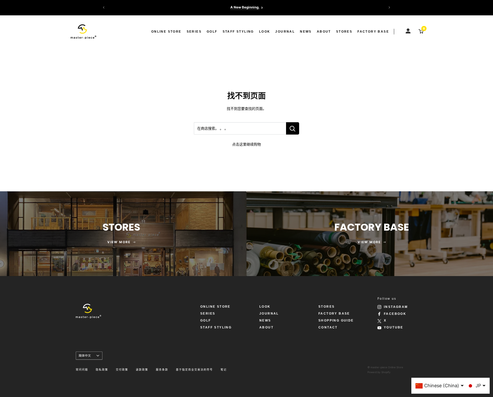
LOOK (264, 31)
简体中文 (85, 355)
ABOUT (324, 31)
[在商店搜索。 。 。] (292, 128)
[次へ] (389, 7)
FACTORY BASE (373, 31)
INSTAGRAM (396, 307)
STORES (344, 31)
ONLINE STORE (166, 31)
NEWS (306, 31)
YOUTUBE (393, 327)
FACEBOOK (395, 314)
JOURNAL (285, 31)
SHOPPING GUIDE (336, 320)
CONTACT (328, 327)
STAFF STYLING (238, 31)
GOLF (212, 31)
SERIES (194, 31)
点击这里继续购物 (246, 144)
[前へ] (104, 7)
